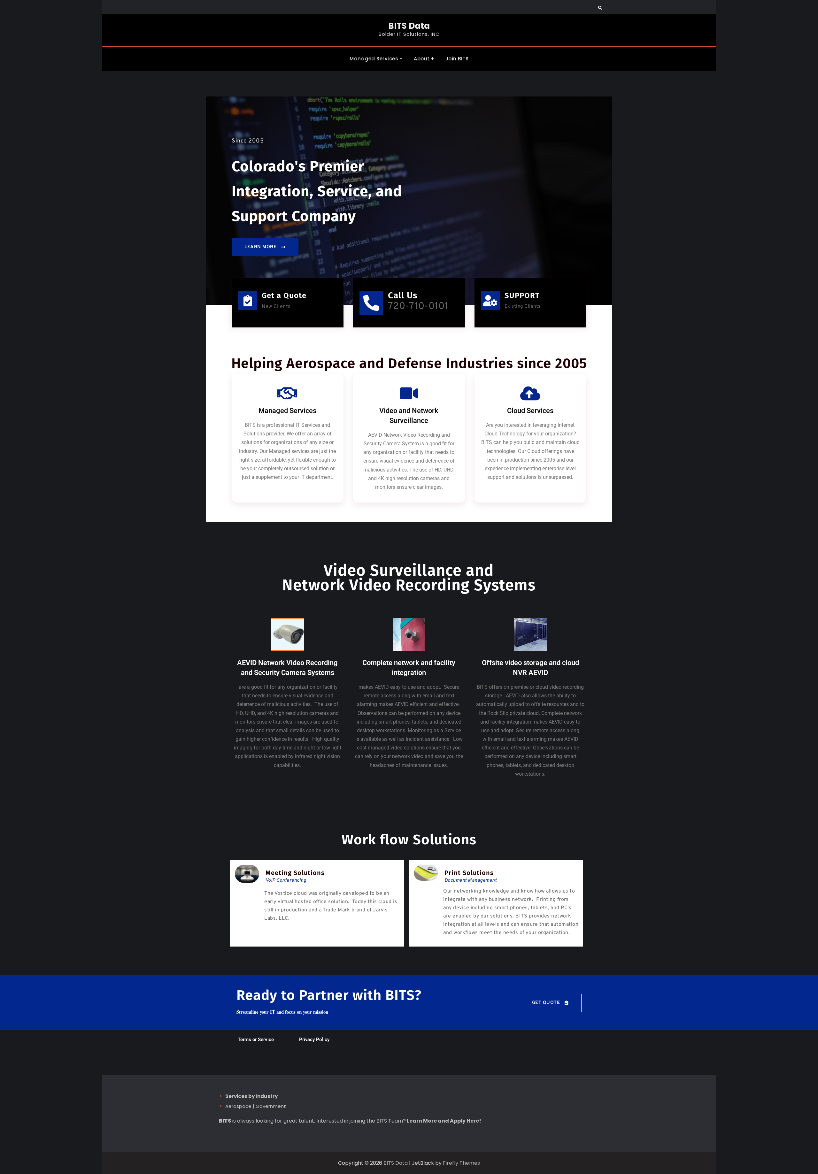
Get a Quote (284, 295)
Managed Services (374, 58)
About (422, 58)
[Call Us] (371, 303)
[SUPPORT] (490, 300)
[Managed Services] (288, 393)
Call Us (402, 295)
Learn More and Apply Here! (444, 1120)
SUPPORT (522, 295)
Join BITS (457, 58)
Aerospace (238, 1106)
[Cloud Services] (530, 393)
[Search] (600, 8)
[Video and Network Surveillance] (409, 393)
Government (271, 1106)
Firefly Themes (461, 1163)
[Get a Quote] (247, 300)
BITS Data (409, 26)
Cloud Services (530, 411)
